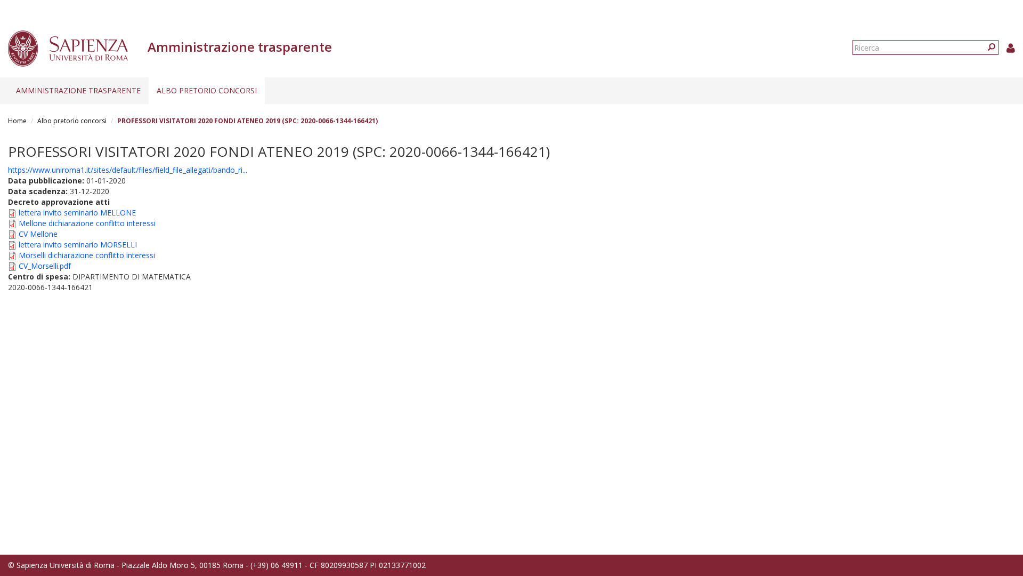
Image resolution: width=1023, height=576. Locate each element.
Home (17, 120)
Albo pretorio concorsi (207, 90)
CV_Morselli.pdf (45, 266)
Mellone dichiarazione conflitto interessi (87, 223)
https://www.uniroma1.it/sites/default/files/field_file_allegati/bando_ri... (127, 170)
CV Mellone (38, 234)
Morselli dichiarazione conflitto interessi (87, 255)
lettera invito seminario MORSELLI (78, 244)
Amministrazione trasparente (78, 90)
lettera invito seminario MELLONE (77, 212)
